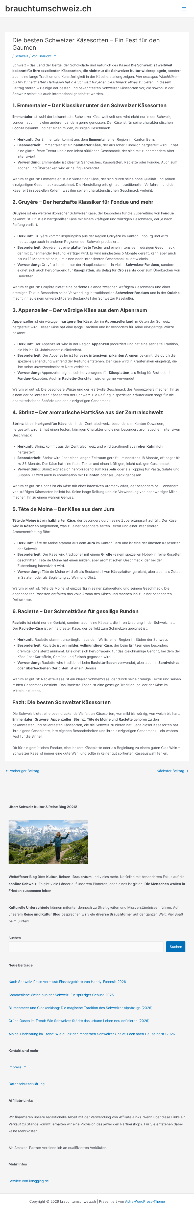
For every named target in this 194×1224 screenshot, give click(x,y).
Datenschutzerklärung (26, 1084)
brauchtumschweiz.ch (48, 8)
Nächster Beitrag (172, 771)
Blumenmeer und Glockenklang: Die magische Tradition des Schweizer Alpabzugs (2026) (81, 1008)
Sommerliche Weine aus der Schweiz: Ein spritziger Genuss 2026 (61, 995)
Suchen (15, 938)
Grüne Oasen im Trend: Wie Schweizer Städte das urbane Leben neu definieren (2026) (79, 1021)
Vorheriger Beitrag (22, 771)
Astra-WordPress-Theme (145, 1201)
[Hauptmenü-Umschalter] (184, 9)
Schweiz (21, 56)
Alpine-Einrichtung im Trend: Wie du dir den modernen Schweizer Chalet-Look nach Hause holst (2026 (92, 1034)
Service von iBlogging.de (29, 1181)
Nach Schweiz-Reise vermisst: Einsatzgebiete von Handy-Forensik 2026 (67, 982)
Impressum (18, 1067)
